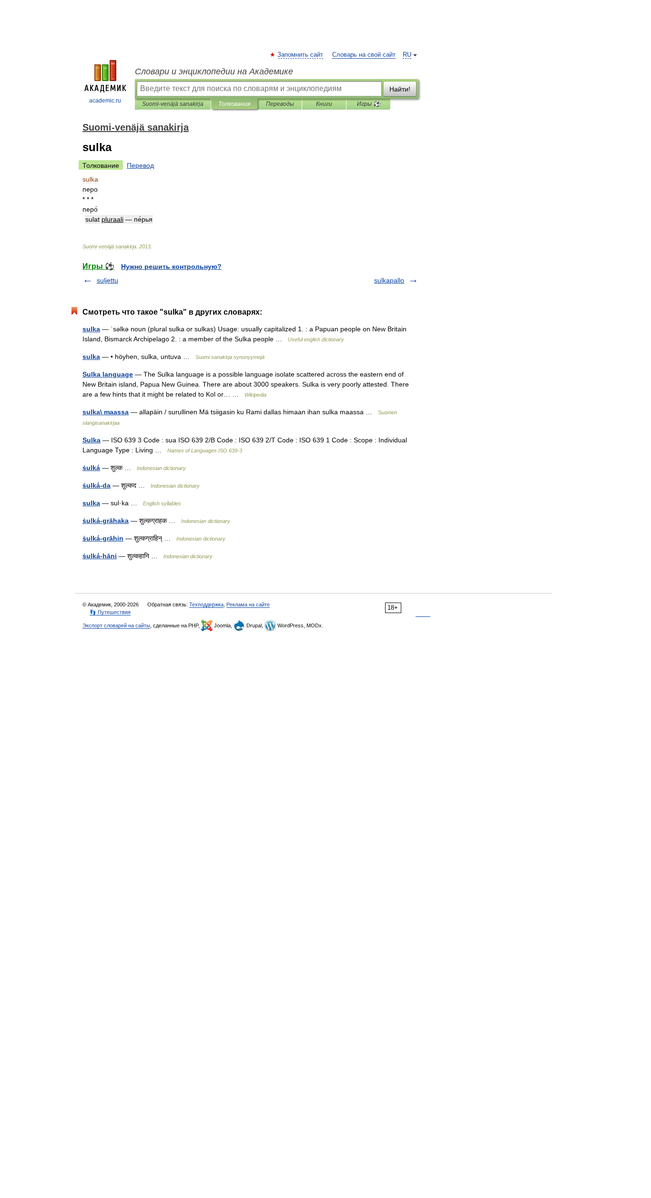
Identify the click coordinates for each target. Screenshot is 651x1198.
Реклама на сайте (248, 604)
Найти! (399, 89)
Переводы (280, 104)
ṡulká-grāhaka (105, 520)
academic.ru (105, 100)
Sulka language (107, 374)
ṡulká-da (96, 485)
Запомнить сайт (300, 54)
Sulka (91, 440)
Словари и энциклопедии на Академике (214, 71)
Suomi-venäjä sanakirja (172, 104)
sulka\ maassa (105, 412)
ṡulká (91, 467)
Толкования (234, 104)
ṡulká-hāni (99, 556)
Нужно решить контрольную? (171, 266)
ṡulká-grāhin (102, 538)
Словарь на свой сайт (364, 54)
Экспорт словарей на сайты (116, 625)
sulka (91, 329)
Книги (324, 104)
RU (407, 54)
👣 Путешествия (110, 612)
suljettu (107, 280)
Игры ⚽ (368, 104)
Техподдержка (206, 604)
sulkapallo (389, 280)
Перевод (140, 165)
